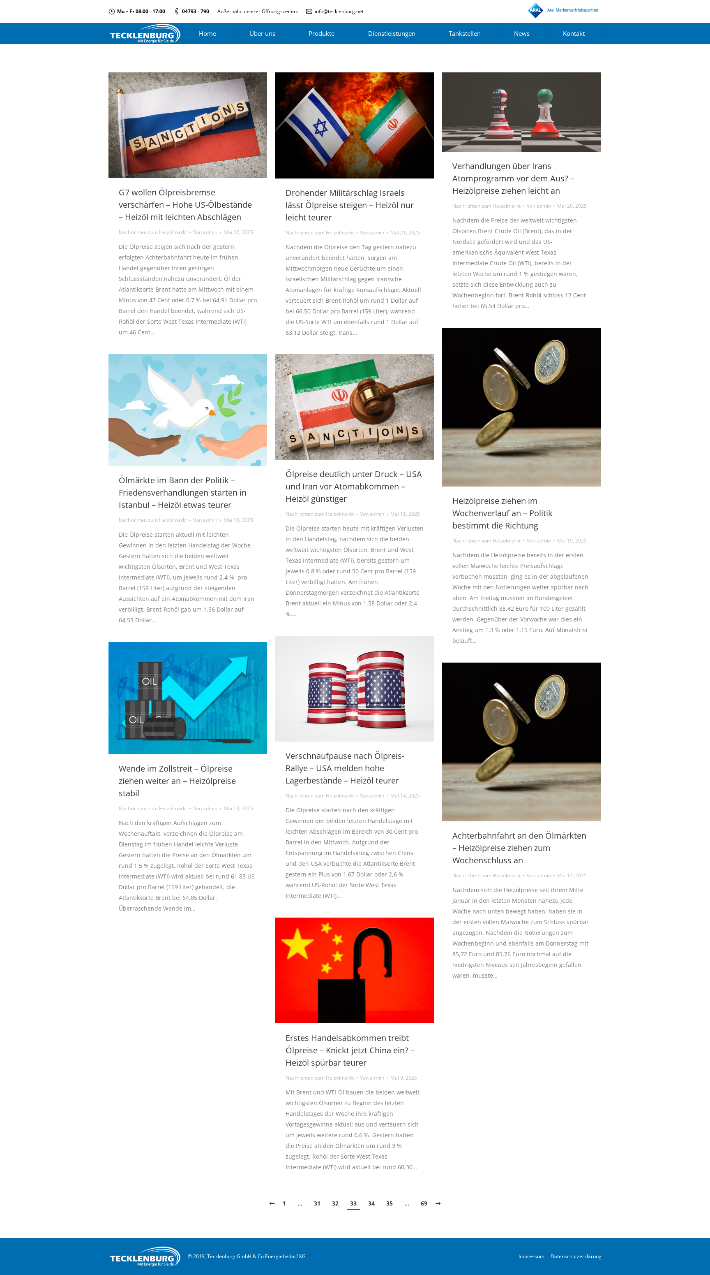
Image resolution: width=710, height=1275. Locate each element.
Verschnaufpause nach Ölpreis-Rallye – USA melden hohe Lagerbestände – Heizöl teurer (345, 768)
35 (389, 1203)
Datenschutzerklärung (576, 1256)
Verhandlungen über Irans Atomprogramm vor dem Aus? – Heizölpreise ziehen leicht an (513, 178)
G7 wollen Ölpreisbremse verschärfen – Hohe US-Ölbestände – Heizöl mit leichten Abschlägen (185, 205)
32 (335, 1203)
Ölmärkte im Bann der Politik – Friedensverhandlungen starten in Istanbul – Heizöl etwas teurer (183, 492)
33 (353, 1203)
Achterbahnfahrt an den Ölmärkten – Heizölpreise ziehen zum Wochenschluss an (519, 848)
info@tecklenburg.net (339, 11)
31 (317, 1203)
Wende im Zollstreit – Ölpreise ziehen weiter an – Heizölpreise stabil (177, 781)
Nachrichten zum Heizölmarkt (153, 232)
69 (424, 1203)
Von (205, 232)
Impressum (531, 1256)
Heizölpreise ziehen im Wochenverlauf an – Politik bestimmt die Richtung (502, 513)
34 (371, 1203)
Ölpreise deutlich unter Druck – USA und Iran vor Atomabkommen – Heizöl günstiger (354, 486)
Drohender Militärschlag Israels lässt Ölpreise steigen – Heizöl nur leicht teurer (350, 205)
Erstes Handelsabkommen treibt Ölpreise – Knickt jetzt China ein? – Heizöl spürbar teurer (350, 1050)
